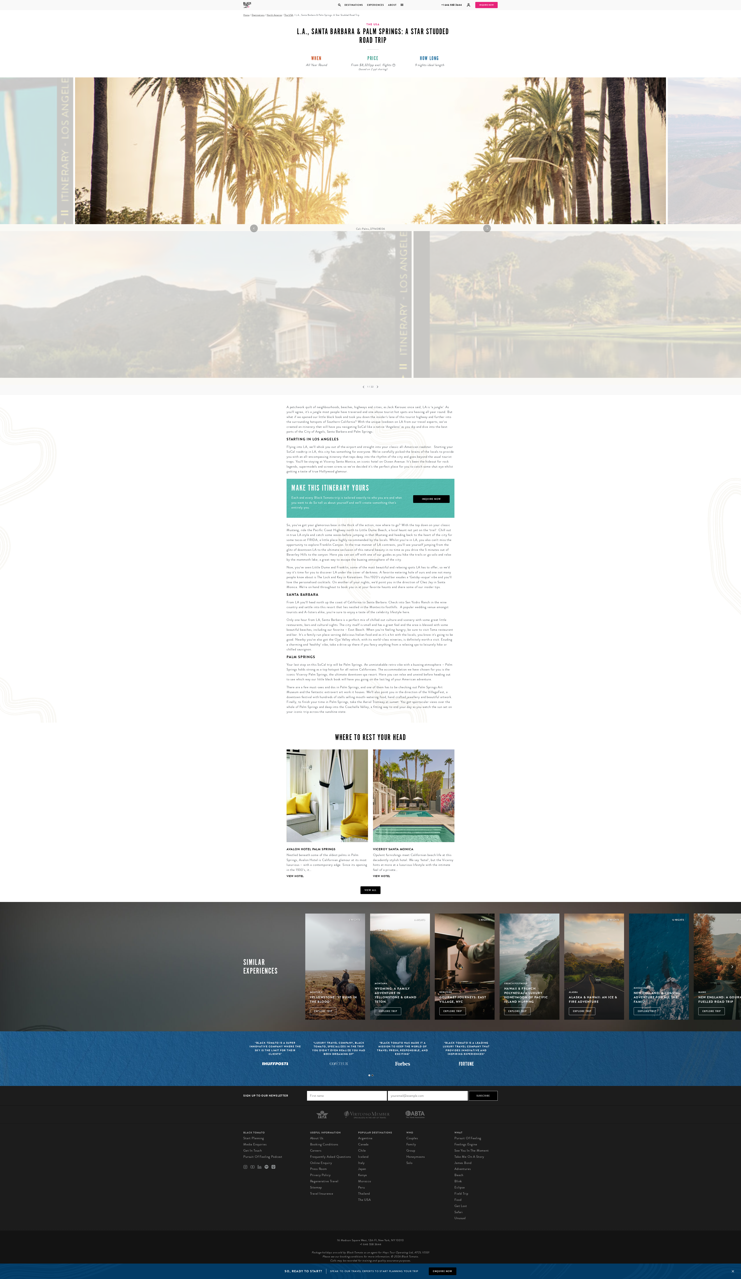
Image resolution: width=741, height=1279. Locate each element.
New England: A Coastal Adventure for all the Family (657, 997)
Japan (362, 1168)
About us (317, 1138)
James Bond (463, 1162)
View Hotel (295, 876)
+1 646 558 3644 (451, 5)
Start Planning (253, 1138)
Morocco (364, 1181)
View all (371, 890)
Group (410, 1150)
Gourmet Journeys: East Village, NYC (462, 999)
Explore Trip (323, 1011)
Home (246, 15)
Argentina (365, 1138)
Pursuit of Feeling (467, 1138)
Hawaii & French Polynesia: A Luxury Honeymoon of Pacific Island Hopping (526, 995)
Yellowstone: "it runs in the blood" (333, 999)
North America (274, 15)
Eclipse (459, 1187)
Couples (412, 1138)
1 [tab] (369, 1075)
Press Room (318, 1168)
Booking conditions (324, 1144)
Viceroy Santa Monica (393, 849)
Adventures (462, 1168)
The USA (288, 15)
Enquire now (442, 1271)
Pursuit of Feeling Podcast (262, 1156)
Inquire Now (486, 5)
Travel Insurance (321, 1193)
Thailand (364, 1193)
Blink (458, 1181)
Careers (315, 1150)
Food (457, 1199)
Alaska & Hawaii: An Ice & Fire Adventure (593, 999)
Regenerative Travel (324, 1181)
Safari (458, 1212)
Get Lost (460, 1206)
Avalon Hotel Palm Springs (311, 849)
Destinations (353, 5)
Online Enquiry (321, 1162)
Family (411, 1144)
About (392, 5)
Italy (361, 1162)
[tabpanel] (370, 154)
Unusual (460, 1218)
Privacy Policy (320, 1175)
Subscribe (483, 1096)
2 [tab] (372, 1075)
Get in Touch (252, 1150)
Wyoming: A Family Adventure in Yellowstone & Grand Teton (396, 995)
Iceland (363, 1156)
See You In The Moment (471, 1150)
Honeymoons (415, 1156)
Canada (363, 1144)
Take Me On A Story (469, 1156)
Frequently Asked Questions (330, 1156)
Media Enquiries (255, 1144)
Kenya (362, 1175)
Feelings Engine (465, 1144)
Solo (409, 1162)
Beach (458, 1175)
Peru (361, 1187)
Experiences (375, 5)
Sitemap (316, 1187)
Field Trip (461, 1193)
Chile (362, 1150)
